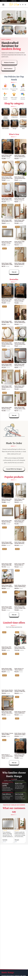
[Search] (20, 4)
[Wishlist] (23, 4)
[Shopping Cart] (25, 4)
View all (14, 272)
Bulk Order (14, 0)
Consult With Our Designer (14, 469)
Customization (23, 0)
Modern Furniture (9, 62)
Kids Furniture (8, 68)
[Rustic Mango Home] (14, 5)
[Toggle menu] (3, 4)
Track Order (4, 0)
